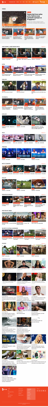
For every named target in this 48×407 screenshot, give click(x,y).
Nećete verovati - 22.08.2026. (7, 173)
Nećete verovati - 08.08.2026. (29, 173)
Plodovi (3, 254)
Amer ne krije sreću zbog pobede (37, 223)
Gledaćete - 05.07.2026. (21, 126)
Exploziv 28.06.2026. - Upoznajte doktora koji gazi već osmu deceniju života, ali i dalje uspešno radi (38, 127)
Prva (8, 390)
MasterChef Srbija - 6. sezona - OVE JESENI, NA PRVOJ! (23, 224)
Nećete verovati (4, 172)
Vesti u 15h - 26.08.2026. (6, 142)
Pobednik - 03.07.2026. (6, 159)
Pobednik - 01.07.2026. (36, 159)
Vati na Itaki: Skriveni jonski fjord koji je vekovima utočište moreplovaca (7, 37)
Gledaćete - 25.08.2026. (36, 59)
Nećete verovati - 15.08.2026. (18, 173)
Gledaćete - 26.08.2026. (6, 59)
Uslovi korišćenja (20, 390)
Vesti (3, 141)
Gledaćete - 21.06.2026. (6, 190)
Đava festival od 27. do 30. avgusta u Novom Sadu (6, 75)
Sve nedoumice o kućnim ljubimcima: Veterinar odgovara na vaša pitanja (17, 37)
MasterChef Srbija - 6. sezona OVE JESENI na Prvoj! (9, 224)
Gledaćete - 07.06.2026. (36, 190)
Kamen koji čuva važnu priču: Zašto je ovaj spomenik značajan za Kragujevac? (34, 16)
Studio (9, 393)
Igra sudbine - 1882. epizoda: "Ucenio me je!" (24, 60)
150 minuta (29, 12)
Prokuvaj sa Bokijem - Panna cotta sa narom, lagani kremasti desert (40, 205)
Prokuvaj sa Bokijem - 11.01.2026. (5, 205)
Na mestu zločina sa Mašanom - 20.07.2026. (18, 239)
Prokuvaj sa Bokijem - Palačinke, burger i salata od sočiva (18, 205)
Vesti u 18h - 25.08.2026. (39, 142)
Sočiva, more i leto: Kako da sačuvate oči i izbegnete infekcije (40, 37)
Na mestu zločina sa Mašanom (6, 236)
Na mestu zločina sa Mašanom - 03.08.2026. (7, 239)
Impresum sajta (20, 388)
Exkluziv (3, 90)
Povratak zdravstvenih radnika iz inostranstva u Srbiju (29, 75)
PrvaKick (29, 395)
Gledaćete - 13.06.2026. (21, 190)
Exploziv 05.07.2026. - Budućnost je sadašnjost (8, 127)
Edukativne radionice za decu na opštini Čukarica (40, 75)
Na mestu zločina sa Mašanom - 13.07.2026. (29, 239)
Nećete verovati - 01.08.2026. (40, 173)
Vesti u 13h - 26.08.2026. (28, 142)
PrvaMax (29, 392)
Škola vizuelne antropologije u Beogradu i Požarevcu (18, 75)
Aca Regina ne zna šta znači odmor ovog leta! (39, 92)
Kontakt (9, 388)
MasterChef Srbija (5, 221)
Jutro (3, 72)
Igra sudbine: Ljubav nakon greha (7, 57)
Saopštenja (19, 393)
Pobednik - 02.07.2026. (21, 159)
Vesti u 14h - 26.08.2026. (17, 142)
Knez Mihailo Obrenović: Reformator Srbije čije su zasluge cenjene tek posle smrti (29, 38)
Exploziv (3, 125)
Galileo (3, 188)
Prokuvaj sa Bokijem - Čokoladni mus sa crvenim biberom (28, 205)
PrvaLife (29, 397)
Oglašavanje (9, 396)
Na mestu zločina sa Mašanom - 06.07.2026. (40, 239)
